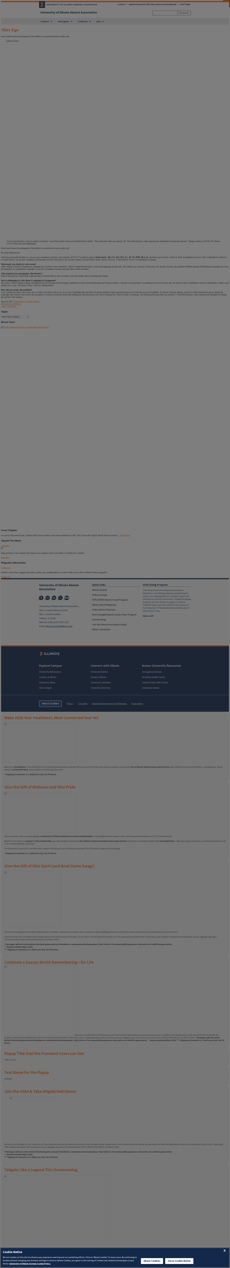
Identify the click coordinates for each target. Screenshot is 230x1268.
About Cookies (152, 1261)
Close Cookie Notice (179, 1261)
